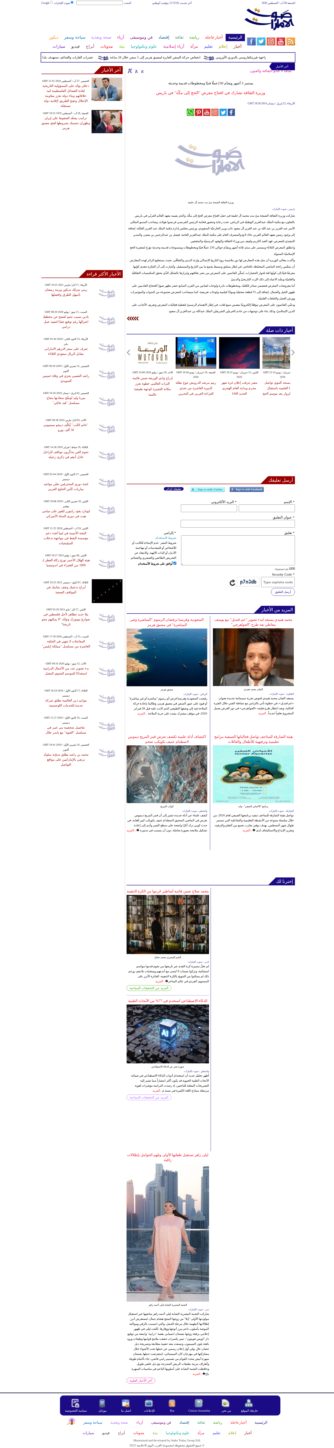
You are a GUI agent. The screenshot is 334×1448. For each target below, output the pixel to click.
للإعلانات (149, 1410)
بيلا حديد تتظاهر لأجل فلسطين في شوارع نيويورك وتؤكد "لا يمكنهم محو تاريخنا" (66, 619)
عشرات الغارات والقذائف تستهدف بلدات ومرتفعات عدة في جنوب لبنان (64, 57)
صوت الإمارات (62, 3)
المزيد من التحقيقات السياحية (149, 988)
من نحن (226, 1410)
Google (45, 3)
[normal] (136, 70)
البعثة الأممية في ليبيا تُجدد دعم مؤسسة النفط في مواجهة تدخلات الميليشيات (66, 538)
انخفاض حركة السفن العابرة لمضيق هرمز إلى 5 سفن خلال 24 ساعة (173, 57)
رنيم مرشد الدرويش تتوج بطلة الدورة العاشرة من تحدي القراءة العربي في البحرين (196, 388)
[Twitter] (207, 491)
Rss (172, 1410)
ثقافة (288, 71)
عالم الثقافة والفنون (265, 71)
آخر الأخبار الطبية (141, 1380)
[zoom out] (142, 70)
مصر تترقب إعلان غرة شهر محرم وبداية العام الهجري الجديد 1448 (239, 388)
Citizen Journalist (199, 1410)
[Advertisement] (143, 20)
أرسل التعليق (283, 592)
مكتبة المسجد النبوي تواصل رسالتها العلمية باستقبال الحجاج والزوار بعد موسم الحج (283, 388)
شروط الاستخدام (165, 537)
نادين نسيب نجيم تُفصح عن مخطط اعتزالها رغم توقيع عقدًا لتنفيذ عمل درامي (66, 321)
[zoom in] (130, 70)
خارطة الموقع (249, 1410)
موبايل (102, 1410)
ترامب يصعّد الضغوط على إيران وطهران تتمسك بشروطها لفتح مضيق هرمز (65, 123)
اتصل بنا (126, 1410)
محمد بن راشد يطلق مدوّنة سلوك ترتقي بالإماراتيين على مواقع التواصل (66, 759)
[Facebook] (246, 491)
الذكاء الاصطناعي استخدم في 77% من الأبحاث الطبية (167, 1001)
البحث (127, 3)
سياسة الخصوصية (76, 1410)
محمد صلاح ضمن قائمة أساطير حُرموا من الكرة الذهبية (168, 891)
